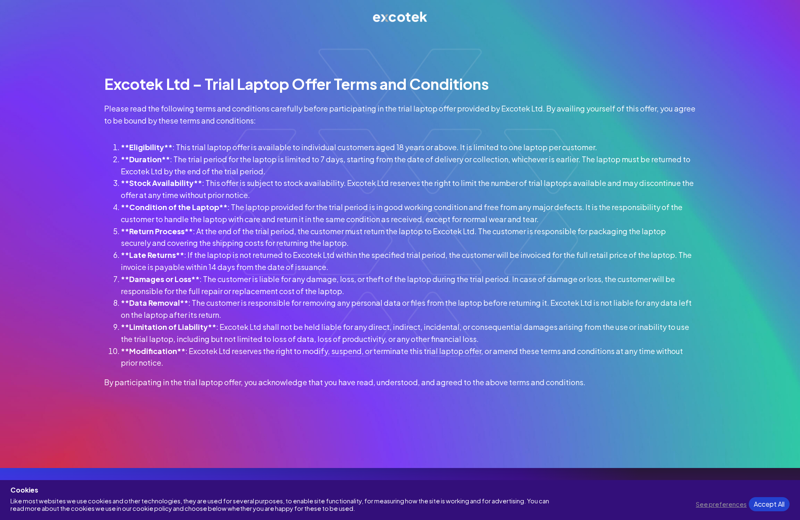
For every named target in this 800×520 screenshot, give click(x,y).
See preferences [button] (721, 504)
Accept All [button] (769, 504)
